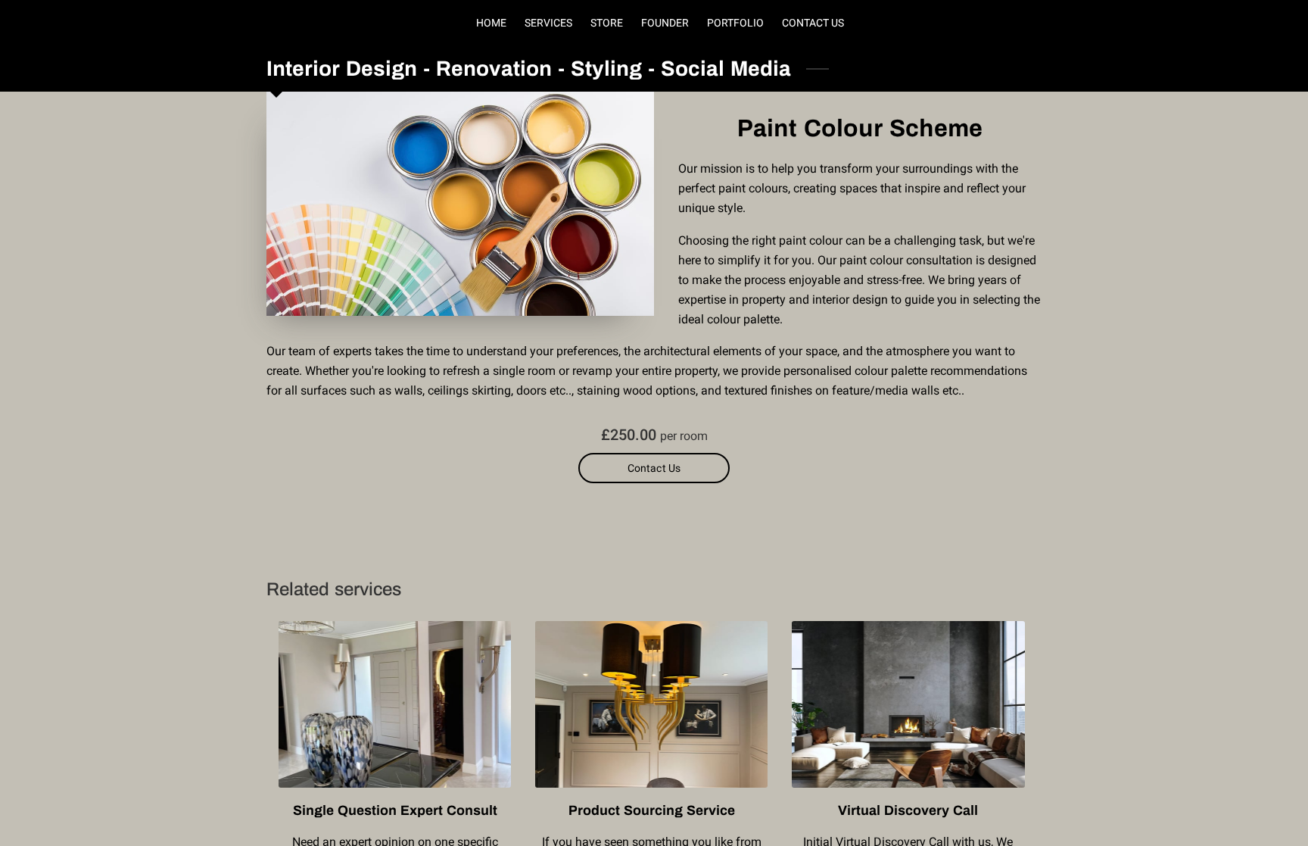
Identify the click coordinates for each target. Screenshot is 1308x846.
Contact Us (654, 468)
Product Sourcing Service (651, 810)
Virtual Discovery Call (908, 810)
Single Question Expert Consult (395, 810)
